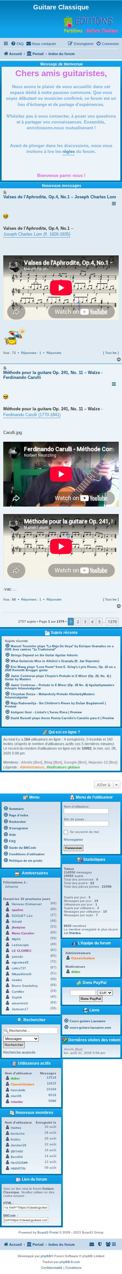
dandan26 (18, 1145)
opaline (17, 910)
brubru (15, 1139)
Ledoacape (20, 945)
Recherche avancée (19, 1052)
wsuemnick (20, 1003)
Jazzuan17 (20, 1009)
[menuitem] (17, 44)
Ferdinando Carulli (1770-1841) (32, 414)
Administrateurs (32, 767)
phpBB (46, 1256)
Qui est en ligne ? (64, 732)
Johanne (11, 886)
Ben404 (17, 1157)
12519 (51, 1077)
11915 (51, 1083)
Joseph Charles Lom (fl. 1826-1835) (36, 234)
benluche (18, 1133)
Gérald (17, 921)
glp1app (17, 1151)
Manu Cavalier (23, 933)
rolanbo (17, 1102)
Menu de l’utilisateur (94, 797)
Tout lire (111, 353)
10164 (51, 1089)
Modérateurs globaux (63, 767)
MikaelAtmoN (21, 974)
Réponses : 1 (31, 353)
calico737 (19, 968)
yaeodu (17, 956)
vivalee (17, 980)
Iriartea (16, 1127)
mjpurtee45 (20, 962)
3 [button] (85, 622)
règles (68, 151)
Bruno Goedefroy (25, 986)
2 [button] (78, 622)
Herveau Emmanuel (26, 904)
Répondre (54, 353)
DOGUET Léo (22, 916)
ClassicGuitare (22, 1084)
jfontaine (18, 927)
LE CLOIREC (22, 951)
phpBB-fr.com (70, 1262)
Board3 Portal (47, 1232)
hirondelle (18, 1090)
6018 (52, 1095)
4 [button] (92, 622)
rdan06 (16, 1096)
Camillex (18, 991)
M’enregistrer (73, 839)
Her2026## (19, 1162)
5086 (52, 1101)
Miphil (16, 939)
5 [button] (99, 622)
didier (15, 1078)
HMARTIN (18, 1168)
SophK (17, 997)
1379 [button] (112, 622)
